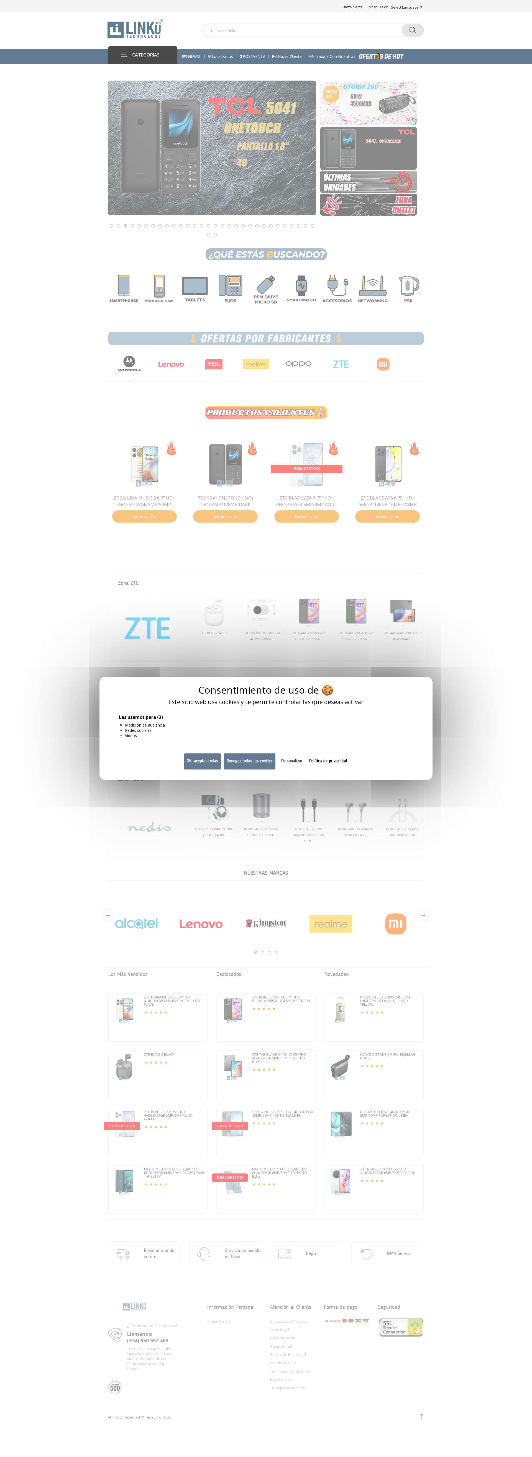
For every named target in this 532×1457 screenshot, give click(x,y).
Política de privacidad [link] (328, 761)
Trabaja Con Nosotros (334, 56)
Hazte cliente (352, 6)
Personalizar (292, 761)
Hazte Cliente (289, 56)
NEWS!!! (194, 56)
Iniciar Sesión (378, 6)
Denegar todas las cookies (250, 761)
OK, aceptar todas (202, 761)
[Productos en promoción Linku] (387, 56)
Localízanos (222, 56)
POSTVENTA (253, 56)
